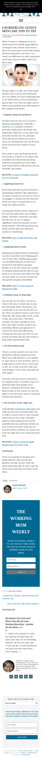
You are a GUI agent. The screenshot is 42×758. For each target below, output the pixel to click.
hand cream (31, 259)
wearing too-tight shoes (25, 409)
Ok (21, 9)
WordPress (26, 755)
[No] (39, 6)
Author (5, 480)
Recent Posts (13, 480)
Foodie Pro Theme (25, 751)
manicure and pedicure (12, 124)
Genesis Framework (29, 753)
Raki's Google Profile (20, 488)
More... (18, 670)
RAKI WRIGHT (19, 485)
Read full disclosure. (31, 35)
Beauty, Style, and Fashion (15, 591)
